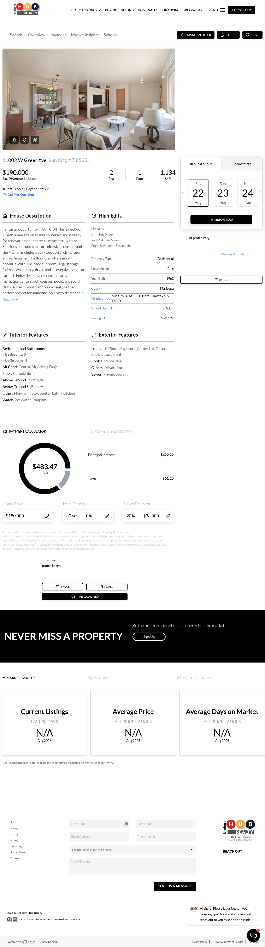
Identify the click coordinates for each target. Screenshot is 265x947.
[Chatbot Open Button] (253, 935)
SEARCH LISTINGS (84, 10)
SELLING (127, 10)
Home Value (17, 852)
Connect (15, 858)
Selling (14, 840)
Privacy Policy (199, 941)
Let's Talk (241, 10)
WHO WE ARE (194, 10)
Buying (14, 834)
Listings (14, 828)
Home (13, 822)
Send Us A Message (175, 886)
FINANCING (170, 10)
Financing (16, 846)
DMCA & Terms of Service (227, 941)
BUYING (111, 10)
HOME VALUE (148, 10)
